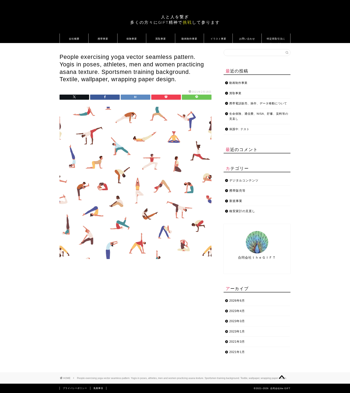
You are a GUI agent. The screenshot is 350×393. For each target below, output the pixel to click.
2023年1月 (237, 331)
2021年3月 (237, 341)
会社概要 (74, 38)
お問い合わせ (247, 38)
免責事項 (98, 388)
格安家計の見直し (242, 211)
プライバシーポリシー (75, 388)
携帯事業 (103, 38)
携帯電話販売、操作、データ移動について (258, 103)
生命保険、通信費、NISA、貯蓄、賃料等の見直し (258, 116)
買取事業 (160, 38)
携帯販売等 (237, 190)
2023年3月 (237, 321)
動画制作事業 (189, 38)
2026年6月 (237, 300)
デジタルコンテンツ (243, 180)
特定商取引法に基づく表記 (276, 40)
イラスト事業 (218, 38)
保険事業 (131, 38)
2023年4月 (237, 311)
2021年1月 (237, 352)
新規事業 (235, 201)
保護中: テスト (239, 129)
